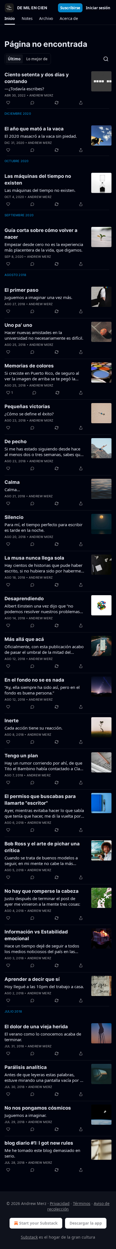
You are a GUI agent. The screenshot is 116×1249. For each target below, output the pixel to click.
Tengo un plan (21, 755)
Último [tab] (14, 58)
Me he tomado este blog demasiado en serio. (42, 1153)
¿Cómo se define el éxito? (29, 414)
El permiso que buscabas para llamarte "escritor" (40, 799)
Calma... (12, 489)
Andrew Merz (41, 95)
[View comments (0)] (32, 102)
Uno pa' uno (18, 325)
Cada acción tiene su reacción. (34, 728)
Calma (12, 482)
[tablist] (28, 59)
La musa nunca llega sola (34, 558)
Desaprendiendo (24, 598)
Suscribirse (70, 7)
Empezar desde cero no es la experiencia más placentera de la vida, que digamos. (44, 247)
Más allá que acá (24, 639)
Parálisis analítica (26, 1067)
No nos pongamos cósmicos (38, 1108)
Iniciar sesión (98, 7)
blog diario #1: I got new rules (39, 1143)
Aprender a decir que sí (32, 979)
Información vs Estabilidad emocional (36, 935)
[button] (9, 18)
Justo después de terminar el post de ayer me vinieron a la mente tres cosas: (42, 901)
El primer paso (21, 290)
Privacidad (60, 1203)
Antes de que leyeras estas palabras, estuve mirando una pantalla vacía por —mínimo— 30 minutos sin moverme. (44, 1077)
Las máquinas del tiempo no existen (38, 179)
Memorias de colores (29, 366)
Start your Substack (38, 1223)
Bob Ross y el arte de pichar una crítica (42, 847)
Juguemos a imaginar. (25, 1115)
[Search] (105, 59)
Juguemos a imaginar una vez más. (38, 297)
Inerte (12, 720)
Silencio (14, 517)
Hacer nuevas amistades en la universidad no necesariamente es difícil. (44, 335)
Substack (29, 1237)
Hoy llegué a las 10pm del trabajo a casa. (44, 986)
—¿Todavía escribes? (24, 88)
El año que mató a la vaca (34, 129)
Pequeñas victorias (27, 406)
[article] (58, 88)
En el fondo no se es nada (34, 680)
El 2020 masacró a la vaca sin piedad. (41, 136)
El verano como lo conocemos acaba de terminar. (43, 1036)
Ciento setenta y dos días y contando (37, 78)
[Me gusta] (8, 102)
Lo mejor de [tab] (37, 58)
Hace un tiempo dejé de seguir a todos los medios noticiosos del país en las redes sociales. (42, 948)
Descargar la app (86, 1223)
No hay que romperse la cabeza (42, 891)
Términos (81, 1203)
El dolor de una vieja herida (36, 1026)
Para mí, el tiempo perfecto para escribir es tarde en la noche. (43, 527)
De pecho (15, 441)
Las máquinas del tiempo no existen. (40, 190)
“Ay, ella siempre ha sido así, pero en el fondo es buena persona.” (42, 690)
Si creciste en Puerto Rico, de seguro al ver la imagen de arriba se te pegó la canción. (42, 375)
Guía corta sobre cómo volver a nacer (41, 233)
